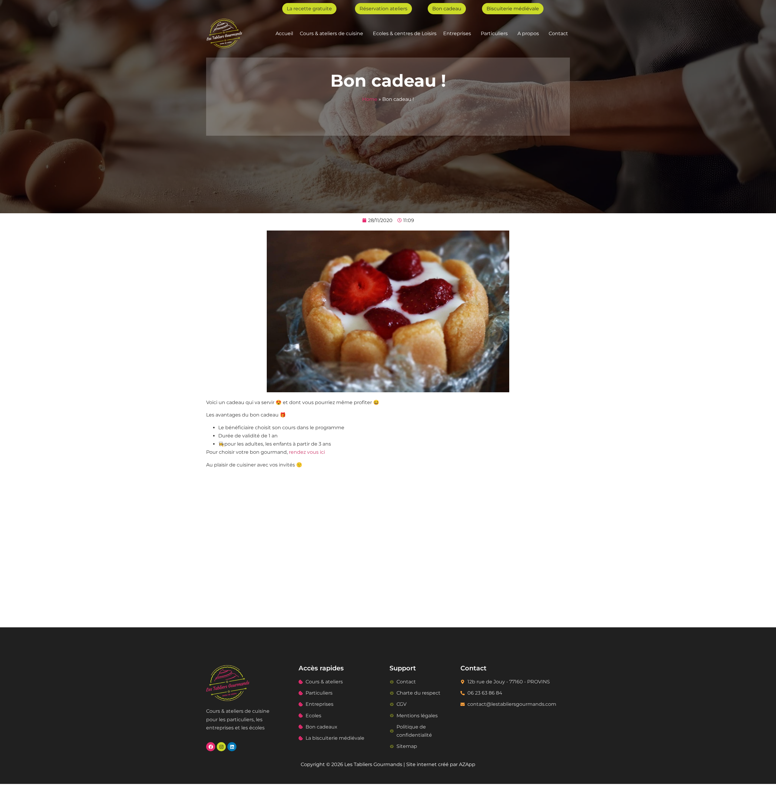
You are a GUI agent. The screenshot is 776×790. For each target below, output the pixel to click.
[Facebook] (210, 746)
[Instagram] (221, 746)
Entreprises (457, 33)
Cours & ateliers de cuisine (331, 33)
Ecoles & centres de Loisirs (404, 33)
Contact (558, 33)
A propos (528, 33)
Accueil (284, 33)
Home (369, 99)
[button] (333, 33)
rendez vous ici (307, 452)
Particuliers (494, 33)
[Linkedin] (231, 746)
